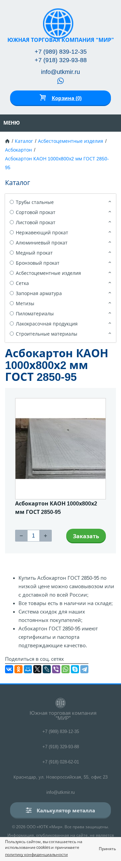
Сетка (22, 283)
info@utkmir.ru (60, 72)
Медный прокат (34, 253)
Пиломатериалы (35, 313)
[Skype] (75, 669)
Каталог (24, 141)
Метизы (25, 303)
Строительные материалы (46, 334)
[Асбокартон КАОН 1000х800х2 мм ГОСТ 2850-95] (60, 448)
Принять (107, 848)
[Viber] (56, 669)
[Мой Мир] (28, 669)
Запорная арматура (39, 293)
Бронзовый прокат (37, 263)
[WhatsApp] (66, 669)
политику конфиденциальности (36, 854)
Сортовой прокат (35, 212)
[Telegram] (84, 669)
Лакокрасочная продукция (47, 324)
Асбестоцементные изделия (70, 141)
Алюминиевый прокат (42, 242)
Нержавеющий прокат (42, 232)
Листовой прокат (35, 222)
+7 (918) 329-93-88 (61, 60)
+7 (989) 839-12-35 (61, 51)
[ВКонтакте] (9, 669)
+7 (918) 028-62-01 (60, 761)
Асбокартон (18, 150)
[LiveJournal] (47, 669)
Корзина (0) (67, 98)
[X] (37, 669)
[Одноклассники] (18, 669)
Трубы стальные (35, 202)
